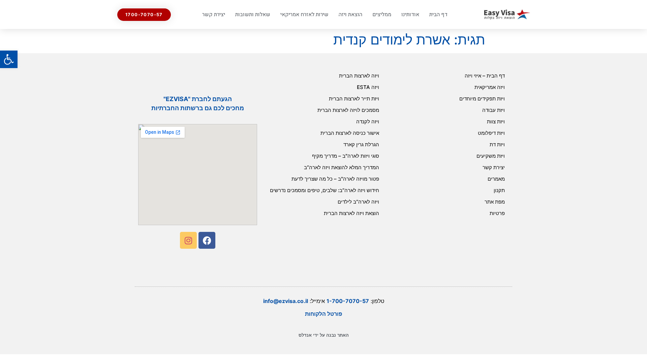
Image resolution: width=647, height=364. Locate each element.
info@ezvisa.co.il (285, 301)
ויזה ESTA (368, 87)
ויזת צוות (496, 121)
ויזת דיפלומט (491, 133)
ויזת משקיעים (490, 156)
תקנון (499, 190)
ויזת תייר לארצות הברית (354, 98)
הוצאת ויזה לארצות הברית (351, 213)
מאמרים (496, 179)
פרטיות (497, 213)
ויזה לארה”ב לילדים (358, 202)
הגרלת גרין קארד (361, 144)
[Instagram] (188, 240)
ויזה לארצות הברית (359, 75)
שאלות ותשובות (252, 14)
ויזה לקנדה (367, 121)
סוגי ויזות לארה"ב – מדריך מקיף (345, 156)
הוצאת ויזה (350, 14)
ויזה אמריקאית (489, 87)
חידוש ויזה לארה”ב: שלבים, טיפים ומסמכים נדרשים (324, 190)
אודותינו (410, 14)
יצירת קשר (213, 14)
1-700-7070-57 (348, 301)
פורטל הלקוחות (323, 313)
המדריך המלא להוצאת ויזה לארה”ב (341, 167)
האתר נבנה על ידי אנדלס (324, 335)
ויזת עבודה (493, 110)
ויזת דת (497, 144)
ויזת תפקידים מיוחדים (482, 98)
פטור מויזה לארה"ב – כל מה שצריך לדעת (335, 179)
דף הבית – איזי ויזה (485, 75)
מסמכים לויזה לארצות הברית (348, 110)
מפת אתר (495, 202)
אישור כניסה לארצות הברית (349, 133)
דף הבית (438, 14)
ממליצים (381, 14)
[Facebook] (206, 240)
